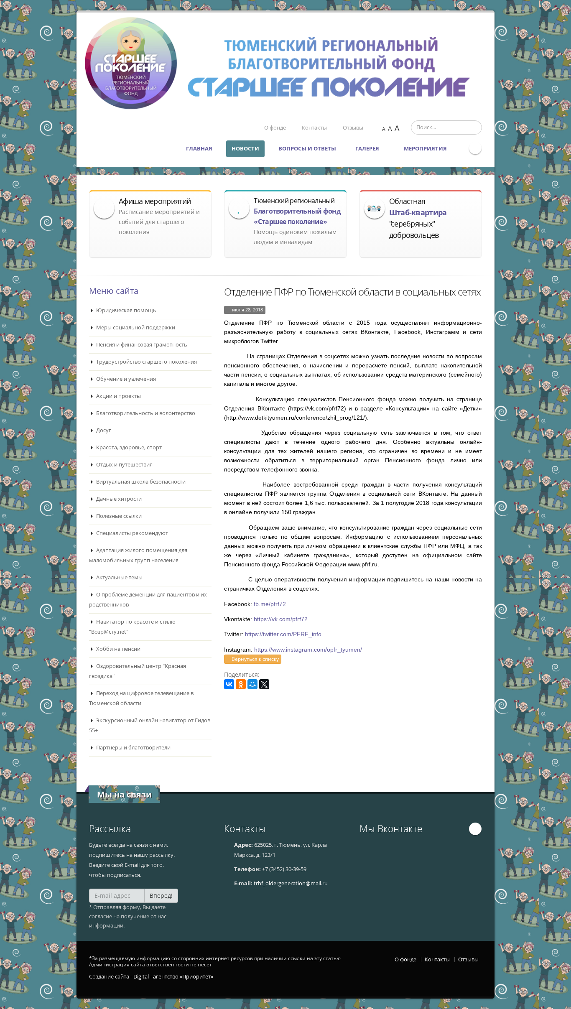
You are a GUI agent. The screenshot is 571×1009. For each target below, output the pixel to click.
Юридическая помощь (125, 310)
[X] (264, 684)
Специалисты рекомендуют (131, 533)
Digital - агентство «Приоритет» (173, 976)
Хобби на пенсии (117, 648)
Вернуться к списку (254, 658)
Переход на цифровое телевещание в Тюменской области (141, 698)
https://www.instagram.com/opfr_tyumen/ (308, 649)
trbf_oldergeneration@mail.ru (291, 883)
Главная (199, 148)
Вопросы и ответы (307, 148)
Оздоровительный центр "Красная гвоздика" (137, 671)
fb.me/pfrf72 (270, 604)
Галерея (367, 148)
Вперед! (161, 895)
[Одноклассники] (241, 684)
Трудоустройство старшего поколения (146, 361)
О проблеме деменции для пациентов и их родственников (148, 599)
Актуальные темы (119, 577)
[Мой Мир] (252, 684)
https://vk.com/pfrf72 (281, 619)
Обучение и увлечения (125, 378)
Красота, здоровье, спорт (128, 447)
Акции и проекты (118, 396)
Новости (245, 148)
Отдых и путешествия (124, 464)
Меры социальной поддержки (135, 327)
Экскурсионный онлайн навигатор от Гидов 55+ (149, 725)
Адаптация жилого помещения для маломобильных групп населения (138, 555)
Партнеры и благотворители (133, 747)
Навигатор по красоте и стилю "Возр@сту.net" (132, 626)
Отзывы (353, 127)
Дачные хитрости (118, 498)
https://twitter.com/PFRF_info (283, 634)
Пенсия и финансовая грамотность (141, 344)
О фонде (275, 127)
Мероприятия (426, 148)
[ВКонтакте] (229, 684)
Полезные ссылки (118, 516)
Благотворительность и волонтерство (145, 413)
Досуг (103, 430)
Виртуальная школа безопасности (140, 481)
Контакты (314, 127)
